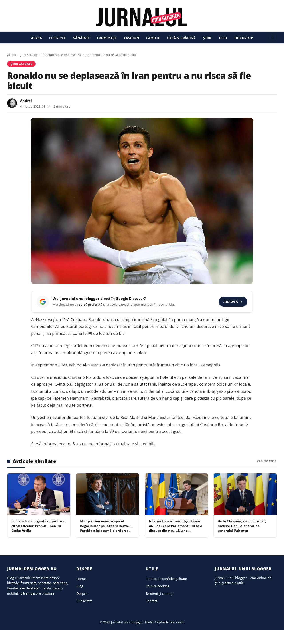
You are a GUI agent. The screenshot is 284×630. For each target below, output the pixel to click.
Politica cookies (157, 586)
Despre (81, 593)
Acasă (11, 55)
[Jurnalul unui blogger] (142, 17)
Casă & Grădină (181, 37)
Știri (207, 37)
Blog (79, 586)
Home (81, 578)
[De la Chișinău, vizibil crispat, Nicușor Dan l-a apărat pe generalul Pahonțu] (245, 494)
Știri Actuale (29, 55)
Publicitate (84, 601)
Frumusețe (107, 37)
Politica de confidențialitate (166, 578)
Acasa (36, 37)
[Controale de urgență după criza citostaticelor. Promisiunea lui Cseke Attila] (38, 494)
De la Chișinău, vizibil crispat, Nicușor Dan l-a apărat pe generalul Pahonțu (242, 526)
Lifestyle (57, 37)
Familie (153, 37)
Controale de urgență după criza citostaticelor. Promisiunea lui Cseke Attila (38, 526)
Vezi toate (265, 461)
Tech (223, 37)
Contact (151, 601)
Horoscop (244, 37)
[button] (272, 37)
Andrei (26, 100)
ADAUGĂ (232, 301)
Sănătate (81, 37)
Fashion (131, 37)
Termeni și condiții (159, 593)
